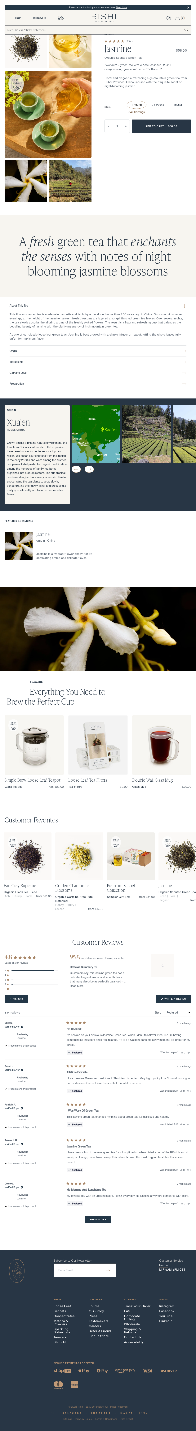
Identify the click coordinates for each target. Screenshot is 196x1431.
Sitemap (67, 1419)
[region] (163, 965)
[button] (76, 469)
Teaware (60, 1337)
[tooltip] (95, 967)
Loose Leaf (62, 1306)
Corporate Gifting (132, 1318)
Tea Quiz (61, 18)
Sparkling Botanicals (62, 1331)
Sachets (60, 1311)
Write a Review (177, 1000)
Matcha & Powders (61, 1323)
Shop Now (121, 7)
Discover (39, 17)
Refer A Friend (100, 1331)
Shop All (60, 1342)
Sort (158, 1012)
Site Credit (127, 1419)
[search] (186, 30)
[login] (168, 18)
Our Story (96, 1311)
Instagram (167, 1306)
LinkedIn (165, 1321)
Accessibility (134, 1342)
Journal (94, 1306)
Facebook (167, 1311)
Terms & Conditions (106, 1419)
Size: (108, 107)
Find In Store (99, 1336)
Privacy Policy (83, 1419)
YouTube (165, 1316)
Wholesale (132, 1324)
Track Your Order (137, 1306)
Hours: (163, 1265)
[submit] (108, 1270)
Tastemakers (98, 1321)
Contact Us (132, 1337)
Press (93, 1316)
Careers (95, 1326)
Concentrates (64, 1316)
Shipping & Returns (132, 1331)
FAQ (127, 1311)
